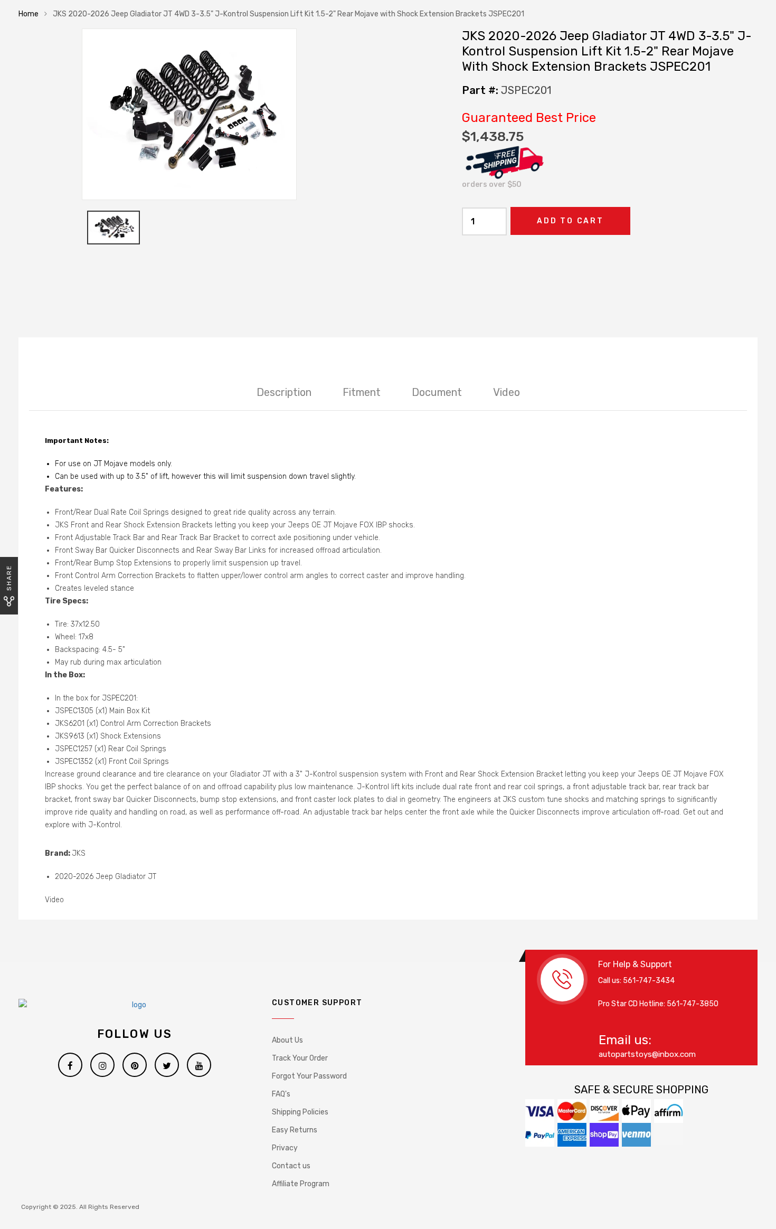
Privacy (285, 1147)
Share (9, 578)
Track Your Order (300, 1058)
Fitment (362, 392)
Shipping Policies (300, 1112)
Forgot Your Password (309, 1076)
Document (437, 392)
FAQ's (281, 1094)
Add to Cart (570, 220)
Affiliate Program (300, 1183)
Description (284, 392)
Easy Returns (294, 1130)
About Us (287, 1040)
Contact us (291, 1165)
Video (506, 392)
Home (28, 14)
